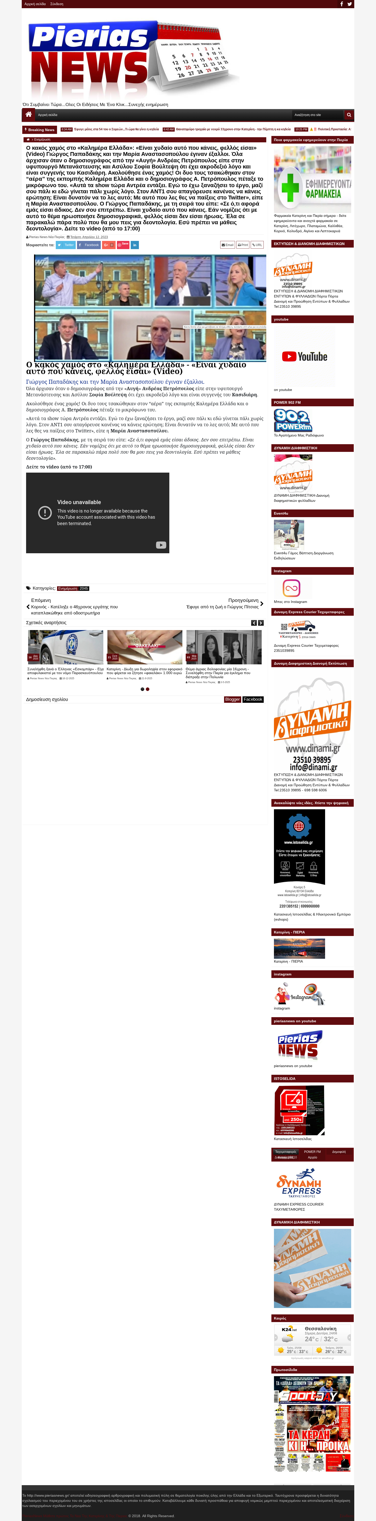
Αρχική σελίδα (35, 4)
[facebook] (341, 4)
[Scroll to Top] (368, 1513)
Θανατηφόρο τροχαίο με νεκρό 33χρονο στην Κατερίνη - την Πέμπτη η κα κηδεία (210, 129)
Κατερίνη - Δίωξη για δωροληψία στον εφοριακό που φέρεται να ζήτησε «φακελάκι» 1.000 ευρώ (71, 671)
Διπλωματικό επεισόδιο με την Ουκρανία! (224, 669)
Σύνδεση (56, 4)
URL (258, 245)
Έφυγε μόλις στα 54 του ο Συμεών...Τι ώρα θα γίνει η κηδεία (93, 129)
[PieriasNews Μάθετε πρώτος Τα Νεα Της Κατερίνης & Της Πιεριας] (28, 114)
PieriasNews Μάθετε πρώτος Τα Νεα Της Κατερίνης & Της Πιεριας (74, 1516)
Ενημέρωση (67, 588)
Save (125, 243)
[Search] (349, 115)
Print (244, 245)
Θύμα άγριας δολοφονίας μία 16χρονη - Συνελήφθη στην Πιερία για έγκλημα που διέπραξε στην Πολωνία (145, 673)
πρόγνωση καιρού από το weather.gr (312, 1358)
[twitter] (350, 4)
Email (229, 245)
